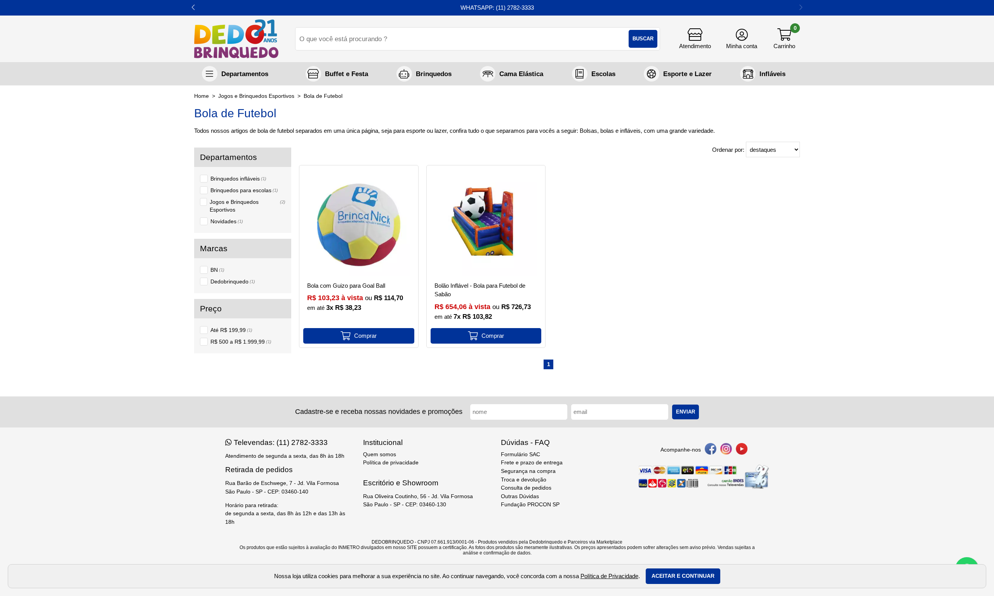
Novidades (226, 221)
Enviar (685, 412)
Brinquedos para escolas (244, 190)
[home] (236, 38)
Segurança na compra (528, 471)
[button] (193, 7)
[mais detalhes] (358, 336)
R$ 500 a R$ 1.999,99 (240, 342)
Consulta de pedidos (526, 488)
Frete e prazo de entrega (532, 463)
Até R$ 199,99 (231, 330)
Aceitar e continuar (683, 576)
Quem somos (379, 454)
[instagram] (726, 450)
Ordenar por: (729, 149)
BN (217, 270)
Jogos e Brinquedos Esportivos (247, 206)
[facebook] (710, 450)
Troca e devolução (523, 480)
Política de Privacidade (609, 576)
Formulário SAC (520, 454)
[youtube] (741, 450)
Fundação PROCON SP (530, 504)
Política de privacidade (391, 463)
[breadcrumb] (201, 96)
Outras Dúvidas (520, 496)
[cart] (784, 38)
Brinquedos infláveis (238, 178)
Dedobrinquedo (232, 281)
